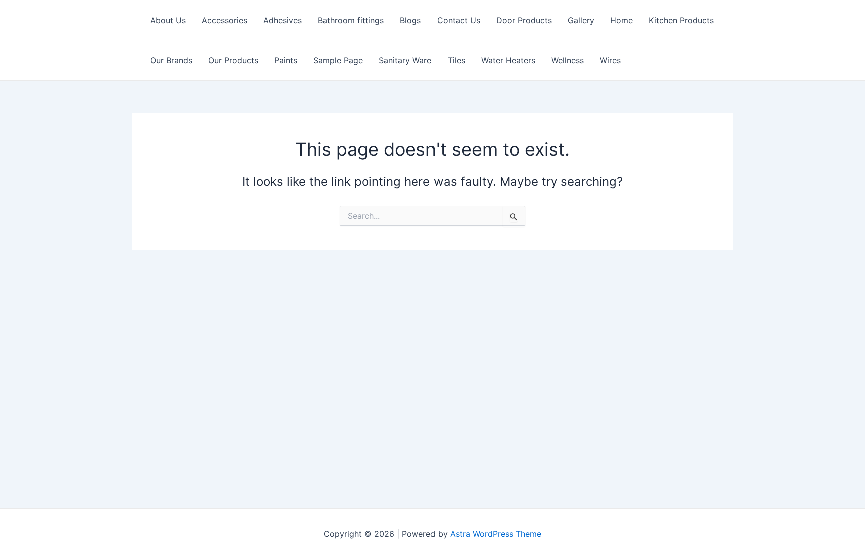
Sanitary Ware (405, 60)
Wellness (567, 60)
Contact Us (458, 20)
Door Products (524, 20)
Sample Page (338, 60)
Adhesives (282, 20)
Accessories (224, 20)
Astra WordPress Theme (495, 534)
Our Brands (171, 60)
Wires (610, 60)
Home (621, 20)
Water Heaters (508, 60)
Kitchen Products (681, 20)
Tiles (456, 60)
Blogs (410, 20)
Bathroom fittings (351, 20)
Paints (285, 60)
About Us (168, 20)
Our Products (233, 60)
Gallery (581, 20)
